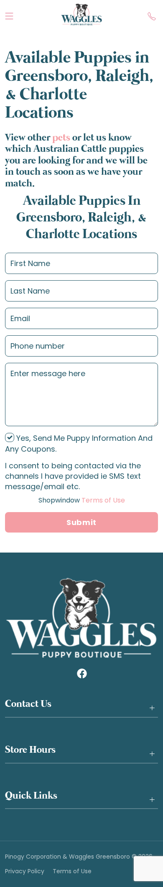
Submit (81, 522)
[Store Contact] (152, 14)
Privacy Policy (24, 871)
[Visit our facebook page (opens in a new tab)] (81, 673)
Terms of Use (81, 500)
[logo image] (81, 14)
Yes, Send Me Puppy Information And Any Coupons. (79, 443)
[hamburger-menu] (9, 14)
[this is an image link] (81, 617)
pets (61, 137)
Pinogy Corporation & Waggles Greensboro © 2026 (79, 857)
